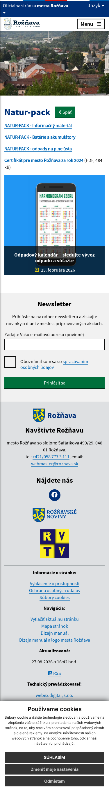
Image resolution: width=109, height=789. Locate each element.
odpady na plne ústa (52, 148)
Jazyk (94, 5)
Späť (67, 112)
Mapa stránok (54, 626)
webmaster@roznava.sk (54, 463)
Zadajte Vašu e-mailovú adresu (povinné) (44, 334)
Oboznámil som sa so (54, 364)
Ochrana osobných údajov (54, 590)
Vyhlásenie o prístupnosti (54, 583)
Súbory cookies (55, 597)
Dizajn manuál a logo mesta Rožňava (54, 640)
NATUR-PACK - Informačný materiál (38, 125)
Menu (87, 24)
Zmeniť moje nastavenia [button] (54, 769)
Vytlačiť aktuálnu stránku (55, 619)
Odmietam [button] (54, 781)
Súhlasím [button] (54, 757)
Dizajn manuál (55, 633)
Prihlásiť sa (54, 383)
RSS (56, 673)
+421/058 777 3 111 (51, 457)
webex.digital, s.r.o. (54, 695)
